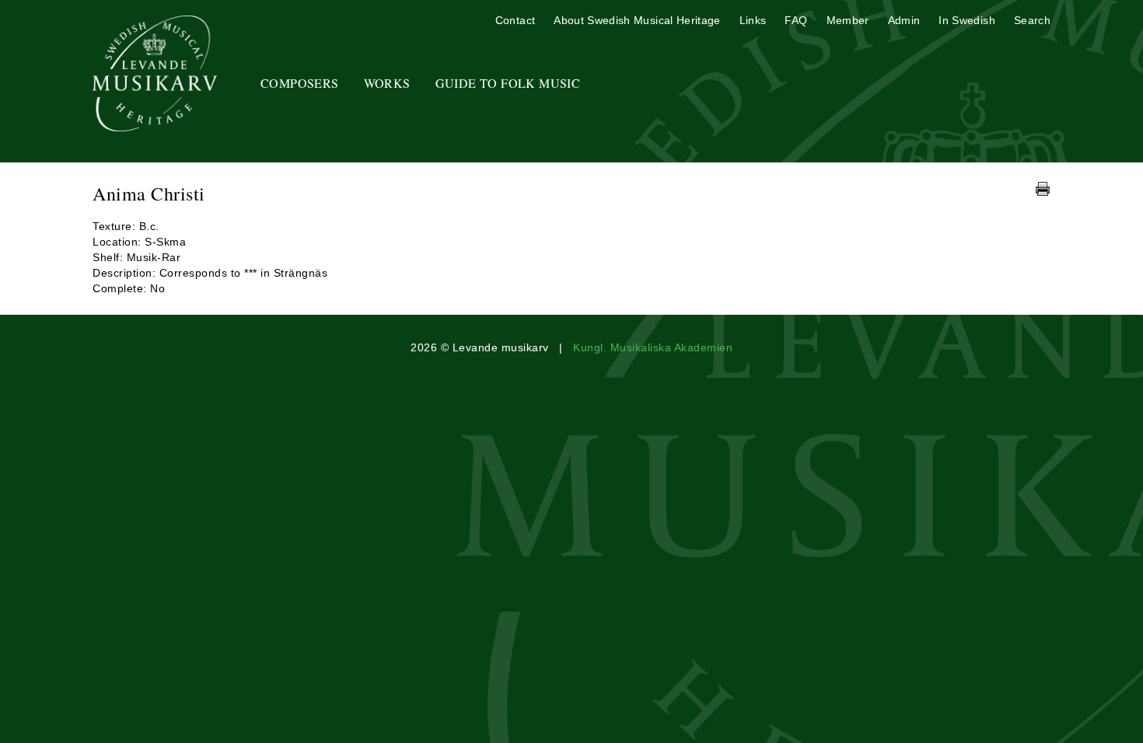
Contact (515, 20)
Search (1032, 20)
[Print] (1042, 189)
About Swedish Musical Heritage (637, 20)
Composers (299, 83)
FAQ (796, 20)
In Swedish (967, 20)
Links (753, 20)
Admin (904, 20)
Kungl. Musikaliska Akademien (652, 347)
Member (848, 20)
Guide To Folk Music (508, 83)
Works (387, 83)
